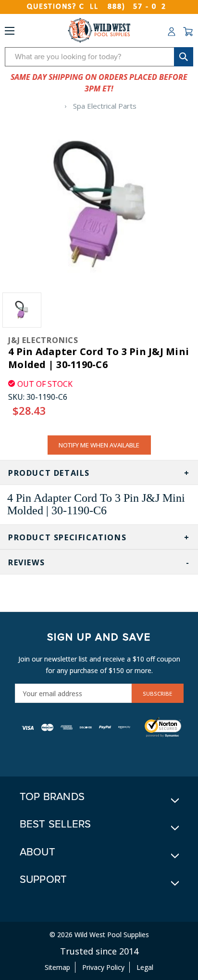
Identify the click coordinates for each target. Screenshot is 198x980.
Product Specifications (67, 537)
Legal (144, 967)
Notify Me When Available (99, 445)
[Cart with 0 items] (188, 31)
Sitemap (57, 967)
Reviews (26, 562)
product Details (49, 473)
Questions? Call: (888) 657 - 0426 (99, 7)
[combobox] (99, 56)
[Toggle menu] (9, 32)
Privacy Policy (103, 967)
